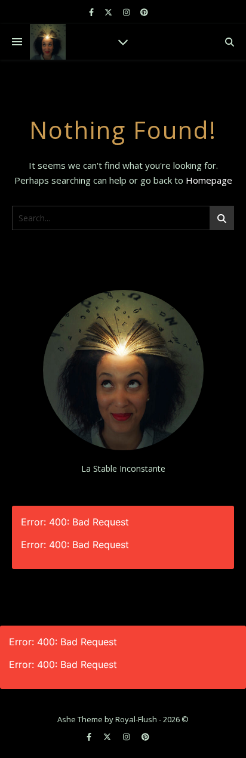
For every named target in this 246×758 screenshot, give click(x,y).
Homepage (209, 180)
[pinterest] (144, 12)
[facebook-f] (92, 12)
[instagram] (127, 12)
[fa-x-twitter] (109, 12)
